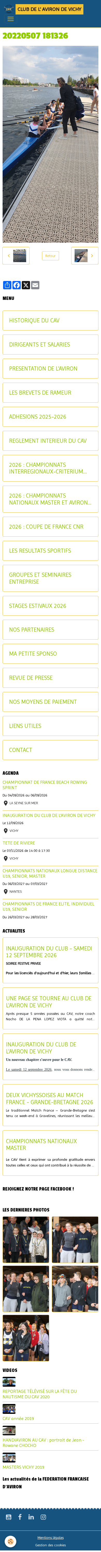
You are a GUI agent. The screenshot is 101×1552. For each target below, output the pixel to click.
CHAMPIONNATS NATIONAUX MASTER (41, 1144)
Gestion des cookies (50, 1545)
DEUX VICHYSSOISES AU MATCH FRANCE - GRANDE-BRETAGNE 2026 (49, 1098)
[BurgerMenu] (10, 18)
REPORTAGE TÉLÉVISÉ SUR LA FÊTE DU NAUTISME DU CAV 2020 (40, 1394)
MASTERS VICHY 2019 (23, 1467)
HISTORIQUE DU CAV (34, 320)
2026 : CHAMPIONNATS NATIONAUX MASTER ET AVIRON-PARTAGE (49, 499)
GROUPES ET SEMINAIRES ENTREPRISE (40, 578)
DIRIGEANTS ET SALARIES (39, 344)
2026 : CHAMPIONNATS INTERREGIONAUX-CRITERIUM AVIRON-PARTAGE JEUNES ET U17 (50, 468)
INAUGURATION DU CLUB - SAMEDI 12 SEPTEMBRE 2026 (49, 952)
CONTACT (20, 750)
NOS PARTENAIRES (31, 629)
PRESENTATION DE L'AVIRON (43, 368)
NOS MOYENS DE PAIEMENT (43, 701)
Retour (50, 256)
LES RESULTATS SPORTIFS (40, 550)
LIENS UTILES (25, 725)
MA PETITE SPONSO (33, 653)
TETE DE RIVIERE (19, 843)
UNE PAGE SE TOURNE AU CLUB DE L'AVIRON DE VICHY (48, 1002)
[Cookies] (10, 1541)
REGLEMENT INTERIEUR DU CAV (47, 440)
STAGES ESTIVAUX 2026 (37, 605)
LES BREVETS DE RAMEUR (40, 392)
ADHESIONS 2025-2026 (37, 416)
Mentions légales (51, 1537)
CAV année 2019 (18, 1418)
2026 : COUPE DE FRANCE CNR (46, 526)
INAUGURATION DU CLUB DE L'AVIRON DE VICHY (49, 815)
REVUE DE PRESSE (31, 677)
